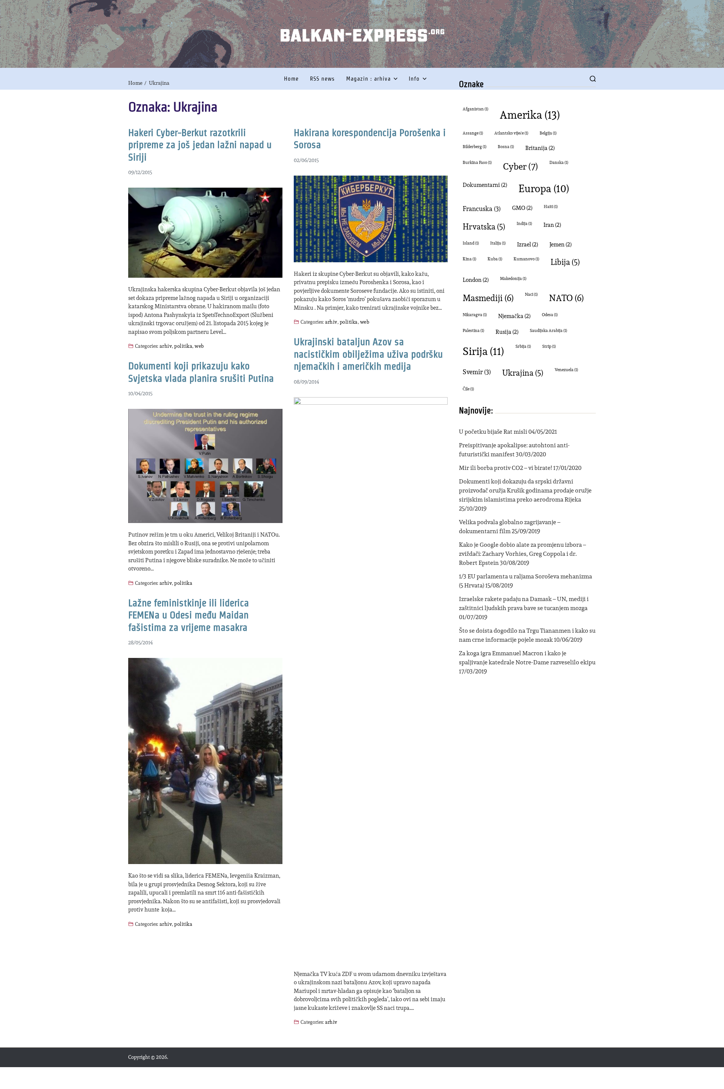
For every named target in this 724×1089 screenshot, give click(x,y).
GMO (522, 207)
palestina (473, 330)
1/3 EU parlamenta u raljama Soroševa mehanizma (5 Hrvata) (525, 581)
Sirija (483, 351)
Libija (565, 262)
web (199, 346)
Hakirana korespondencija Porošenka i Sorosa (370, 138)
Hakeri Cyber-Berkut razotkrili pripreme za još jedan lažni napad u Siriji (200, 144)
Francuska (482, 208)
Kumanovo (526, 259)
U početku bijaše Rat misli (493, 431)
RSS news (322, 78)
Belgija (548, 133)
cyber (520, 166)
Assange (473, 133)
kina (469, 259)
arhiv (166, 346)
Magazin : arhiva (368, 78)
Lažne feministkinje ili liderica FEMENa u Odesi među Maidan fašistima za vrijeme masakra (188, 615)
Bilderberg (474, 147)
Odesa (550, 315)
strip (549, 346)
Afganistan (475, 109)
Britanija (540, 148)
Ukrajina (522, 373)
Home (291, 78)
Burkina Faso (477, 162)
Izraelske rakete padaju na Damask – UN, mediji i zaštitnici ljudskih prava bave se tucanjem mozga (524, 603)
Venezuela (566, 370)
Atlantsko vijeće (511, 133)
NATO (566, 298)
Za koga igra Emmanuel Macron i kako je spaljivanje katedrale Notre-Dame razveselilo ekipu (527, 658)
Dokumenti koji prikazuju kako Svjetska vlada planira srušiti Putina (201, 372)
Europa (543, 188)
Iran (552, 224)
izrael (527, 244)
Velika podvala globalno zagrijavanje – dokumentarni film (509, 526)
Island (471, 243)
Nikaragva (475, 315)
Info (414, 78)
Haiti (551, 206)
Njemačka (514, 316)
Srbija (523, 346)
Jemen (560, 244)
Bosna (506, 147)
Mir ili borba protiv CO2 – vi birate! (505, 468)
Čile (468, 389)
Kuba (495, 259)
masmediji (488, 298)
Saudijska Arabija (548, 330)
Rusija (506, 331)
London (476, 279)
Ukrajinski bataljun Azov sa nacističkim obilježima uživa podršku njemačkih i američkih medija (368, 354)
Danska (558, 162)
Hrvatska (484, 226)
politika (183, 346)
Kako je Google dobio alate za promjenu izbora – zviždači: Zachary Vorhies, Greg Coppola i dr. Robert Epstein (522, 553)
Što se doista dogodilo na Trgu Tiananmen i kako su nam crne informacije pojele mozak (527, 635)
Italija (498, 243)
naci (531, 294)
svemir (477, 372)
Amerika (530, 114)
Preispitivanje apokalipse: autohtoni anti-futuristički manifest (514, 449)
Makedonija (513, 278)
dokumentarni (485, 184)
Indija (524, 223)
